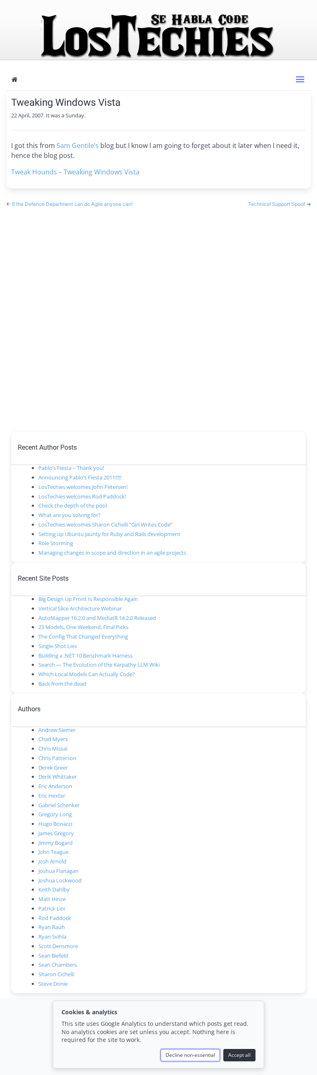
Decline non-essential (190, 1054)
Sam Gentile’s (78, 145)
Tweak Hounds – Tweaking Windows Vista (75, 171)
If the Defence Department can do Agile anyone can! (72, 204)
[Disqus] (158, 315)
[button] (300, 79)
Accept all (239, 1054)
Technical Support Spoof (277, 204)
